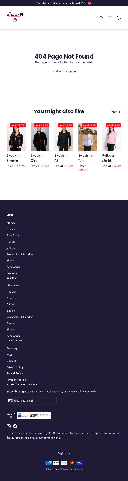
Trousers (11, 229)
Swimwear (12, 273)
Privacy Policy (15, 367)
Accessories (13, 267)
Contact (11, 361)
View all (116, 112)
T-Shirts (11, 242)
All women (13, 285)
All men (11, 223)
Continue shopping (64, 71)
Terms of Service (16, 380)
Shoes (10, 260)
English (62, 453)
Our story (12, 348)
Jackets (11, 248)
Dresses (11, 323)
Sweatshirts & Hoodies (20, 254)
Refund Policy (15, 373)
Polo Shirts (13, 235)
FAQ (9, 355)
